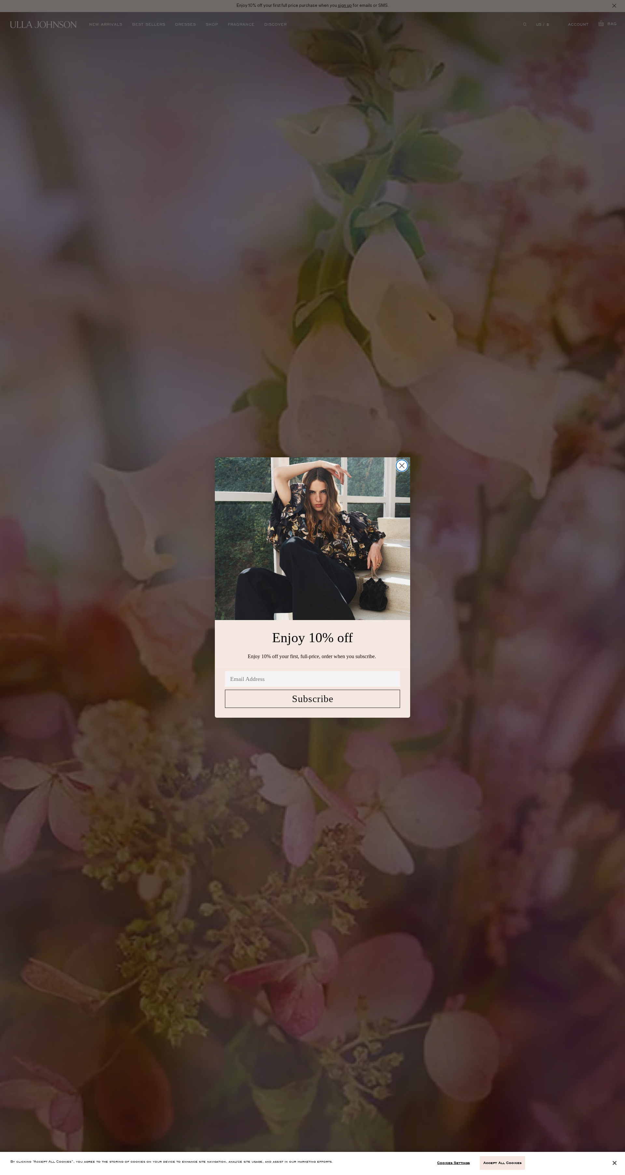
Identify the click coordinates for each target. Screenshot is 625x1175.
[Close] (614, 1163)
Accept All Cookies (502, 1162)
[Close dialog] (402, 465)
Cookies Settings (453, 1162)
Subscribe (312, 698)
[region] (312, 1163)
